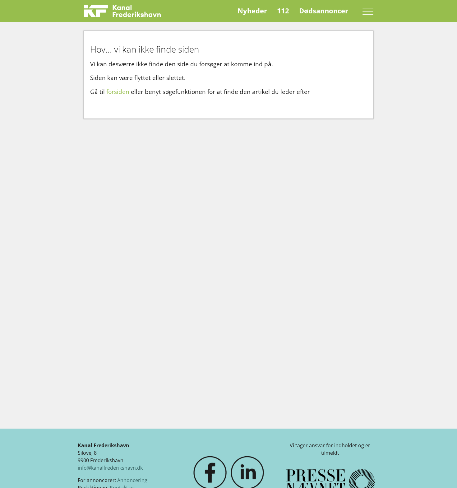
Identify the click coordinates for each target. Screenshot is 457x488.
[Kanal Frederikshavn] (122, 11)
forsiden (117, 92)
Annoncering (132, 480)
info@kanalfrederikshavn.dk (110, 467)
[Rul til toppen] (443, 474)
